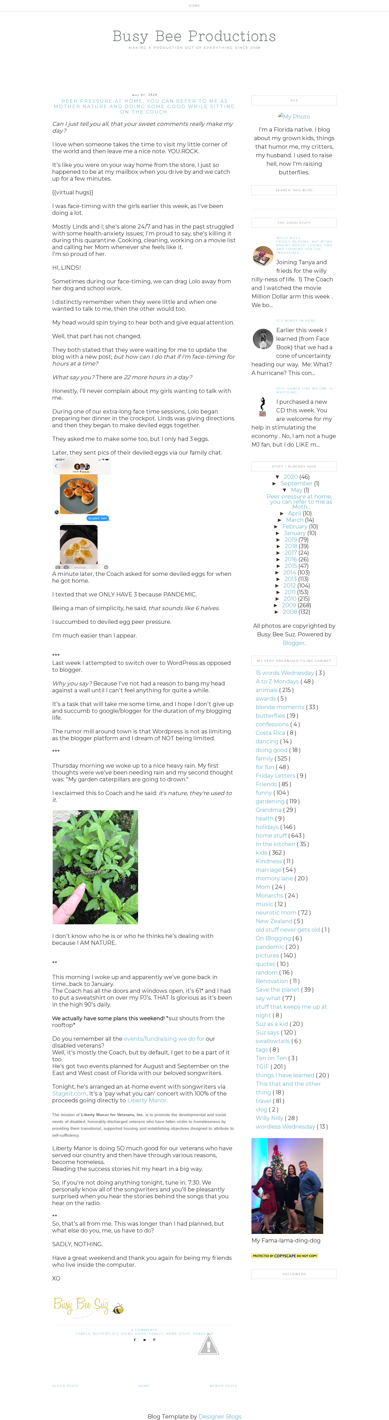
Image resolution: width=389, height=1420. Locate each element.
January (295, 533)
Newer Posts (223, 1386)
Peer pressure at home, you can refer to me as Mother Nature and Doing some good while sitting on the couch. (145, 106)
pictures (268, 955)
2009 (289, 605)
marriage (269, 869)
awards (266, 698)
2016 (290, 559)
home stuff (178, 1334)
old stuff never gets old (289, 929)
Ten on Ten (272, 1058)
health (265, 818)
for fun (266, 767)
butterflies (105, 1334)
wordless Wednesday (286, 1126)
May (296, 490)
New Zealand (275, 921)
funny (264, 792)
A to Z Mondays (278, 681)
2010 (290, 598)
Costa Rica (271, 732)
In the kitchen (276, 844)
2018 (291, 546)
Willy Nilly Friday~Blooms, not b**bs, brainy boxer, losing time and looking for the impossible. (304, 245)
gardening (271, 801)
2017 (290, 552)
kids (262, 852)
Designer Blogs (219, 1416)
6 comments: (146, 1330)
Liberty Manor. (147, 1100)
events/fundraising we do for (165, 1038)
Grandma (269, 809)
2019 (290, 539)
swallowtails (273, 1041)
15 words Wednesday (286, 672)
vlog (262, 1109)
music (265, 904)
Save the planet (278, 989)
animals (267, 690)
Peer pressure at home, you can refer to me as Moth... (300, 501)
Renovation (273, 981)
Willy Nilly (270, 1118)
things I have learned (286, 1075)
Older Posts (65, 1386)
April (294, 513)
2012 (289, 585)
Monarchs (270, 895)
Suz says (268, 1032)
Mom (264, 887)
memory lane (275, 878)
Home (194, 5)
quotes (266, 964)
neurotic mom (277, 912)
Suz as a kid (273, 1023)
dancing (268, 741)
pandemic (203, 1334)
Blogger (293, 643)
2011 (290, 592)
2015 (291, 565)
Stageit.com (69, 1093)
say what (269, 998)
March (295, 520)
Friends (267, 784)
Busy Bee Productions (194, 36)
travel (264, 1101)
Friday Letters (276, 775)
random (267, 972)
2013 (290, 579)
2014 (289, 572)
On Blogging (274, 938)
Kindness (269, 861)
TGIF (263, 1066)
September (297, 483)
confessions (273, 724)
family (156, 1334)
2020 (291, 476)
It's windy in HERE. (296, 320)
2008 (290, 611)
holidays (268, 827)
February (295, 526)
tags (262, 1049)
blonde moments (281, 707)
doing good (133, 1334)
